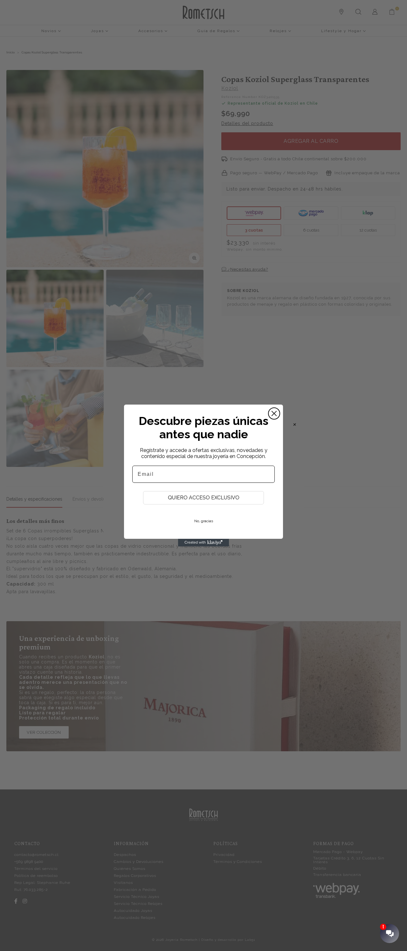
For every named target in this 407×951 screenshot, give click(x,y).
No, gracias (203, 521)
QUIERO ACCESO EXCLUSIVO (203, 498)
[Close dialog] (274, 413)
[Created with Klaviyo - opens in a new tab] (203, 542)
